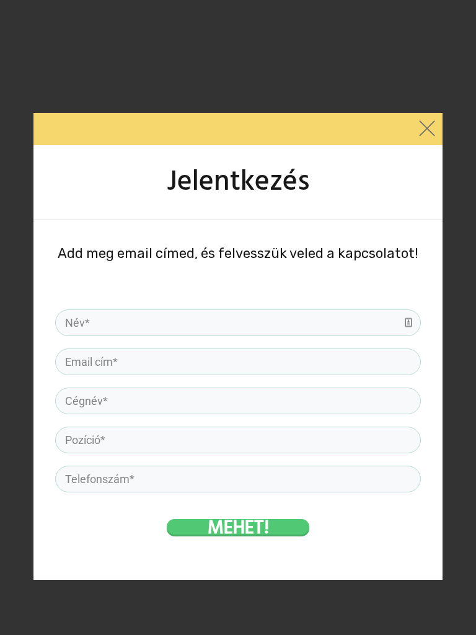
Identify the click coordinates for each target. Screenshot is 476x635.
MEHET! (238, 527)
